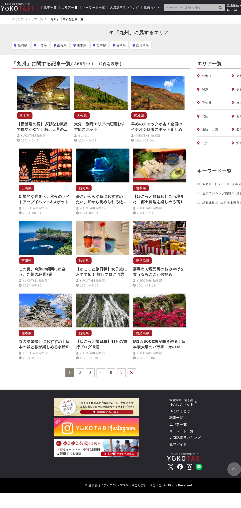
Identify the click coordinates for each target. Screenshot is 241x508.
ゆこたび (18, 19)
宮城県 (139, 115)
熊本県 (81, 45)
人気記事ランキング (124, 7)
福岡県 (22, 45)
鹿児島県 (142, 45)
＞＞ (132, 372)
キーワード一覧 (94, 7)
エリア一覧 (70, 7)
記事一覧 (50, 7)
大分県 (42, 45)
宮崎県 (101, 45)
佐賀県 (62, 45)
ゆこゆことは (179, 411)
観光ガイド (152, 7)
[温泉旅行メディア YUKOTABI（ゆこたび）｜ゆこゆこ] (184, 456)
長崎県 (121, 45)
